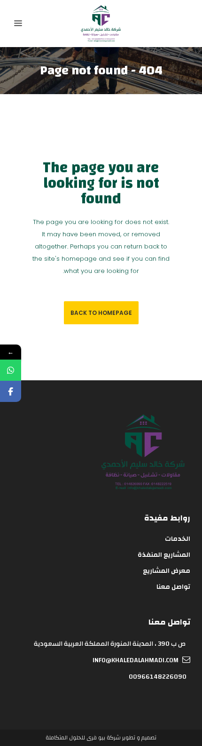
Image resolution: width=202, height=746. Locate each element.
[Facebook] (10, 391)
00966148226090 (157, 677)
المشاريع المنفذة (164, 555)
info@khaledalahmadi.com (136, 660)
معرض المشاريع (166, 571)
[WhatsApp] (10, 370)
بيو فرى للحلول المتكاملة (75, 737)
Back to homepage (101, 313)
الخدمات (177, 539)
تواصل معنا (173, 587)
